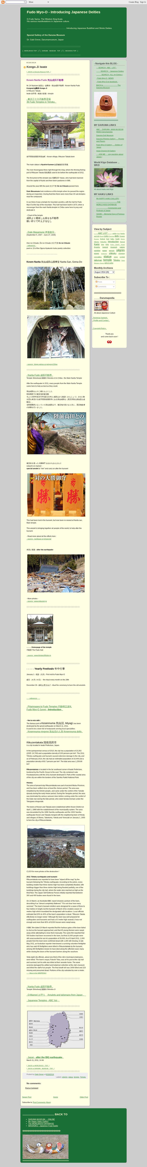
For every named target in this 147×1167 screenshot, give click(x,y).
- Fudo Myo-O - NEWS (105, 78)
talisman (98, 260)
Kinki (107, 244)
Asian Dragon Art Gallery (106, 151)
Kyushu (97, 247)
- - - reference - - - (33, 698)
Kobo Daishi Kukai (117, 244)
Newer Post (26, 1097)
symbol (122, 257)
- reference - (31, 246)
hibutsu (96, 242)
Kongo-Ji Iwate (37, 66)
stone (116, 257)
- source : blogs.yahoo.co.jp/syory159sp (42, 364)
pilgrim (64, 1077)
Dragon (122, 236)
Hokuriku (103, 242)
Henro (123, 239)
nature (122, 247)
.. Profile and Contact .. (101, 321)
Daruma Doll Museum (104, 135)
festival (102, 239)
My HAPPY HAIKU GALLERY (107, 199)
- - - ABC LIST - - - (103, 233)
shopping (121, 253)
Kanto (96, 244)
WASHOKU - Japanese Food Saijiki (43, 1126)
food (107, 239)
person (111, 251)
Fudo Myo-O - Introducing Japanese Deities (63, 12)
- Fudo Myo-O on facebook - (107, 82)
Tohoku (83, 1077)
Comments (101, 287)
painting (97, 251)
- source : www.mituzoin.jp (37, 601)
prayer (96, 253)
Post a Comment (31, 1088)
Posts (99, 282)
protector (104, 253)
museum (113, 247)
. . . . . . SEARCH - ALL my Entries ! (109, 75)
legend (105, 247)
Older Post (84, 1097)
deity (117, 236)
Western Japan (99, 263)
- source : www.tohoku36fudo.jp (39, 655)
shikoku (112, 253)
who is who (109, 263)
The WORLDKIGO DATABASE (41, 1124)
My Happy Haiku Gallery (38, 1121)
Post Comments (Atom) (42, 1102)
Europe (96, 239)
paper (104, 251)
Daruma (111, 236)
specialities (98, 257)
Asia (118, 233)
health (117, 239)
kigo (102, 244)
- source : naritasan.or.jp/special (39, 539)
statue (70, 1077)
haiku (112, 239)
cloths (106, 236)
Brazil (102, 236)
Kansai (122, 242)
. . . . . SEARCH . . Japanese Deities (110, 71)
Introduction (113, 241)
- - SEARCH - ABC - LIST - (106, 68)
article (114, 233)
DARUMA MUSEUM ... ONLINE (41, 1119)
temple (76, 1077)
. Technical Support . (100, 318)
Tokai (123, 260)
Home (55, 1097)
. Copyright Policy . (99, 329)
